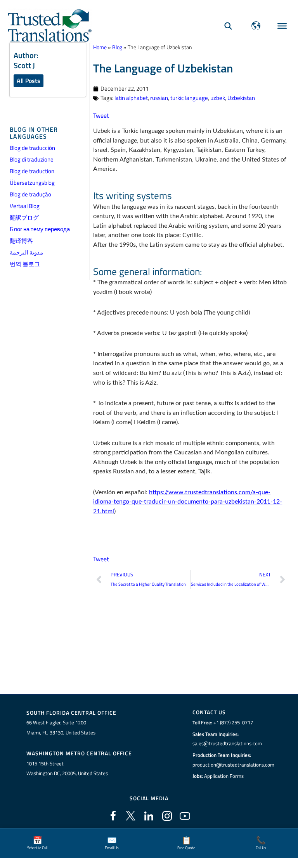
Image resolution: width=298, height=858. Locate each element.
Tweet (101, 115)
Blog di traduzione (32, 159)
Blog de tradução (30, 194)
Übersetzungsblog (32, 182)
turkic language (189, 97)
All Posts (28, 80)
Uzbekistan (241, 97)
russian (159, 97)
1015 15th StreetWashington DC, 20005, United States (67, 768)
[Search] (228, 26)
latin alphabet (131, 97)
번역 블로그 (25, 264)
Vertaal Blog (25, 205)
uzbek (217, 97)
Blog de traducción (32, 147)
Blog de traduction (32, 171)
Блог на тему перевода (40, 229)
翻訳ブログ (24, 217)
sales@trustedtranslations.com (227, 743)
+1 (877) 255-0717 (233, 722)
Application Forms (224, 776)
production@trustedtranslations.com (233, 765)
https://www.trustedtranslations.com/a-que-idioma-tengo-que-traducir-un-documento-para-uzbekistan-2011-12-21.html (187, 501)
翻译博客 (21, 240)
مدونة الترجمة (26, 252)
